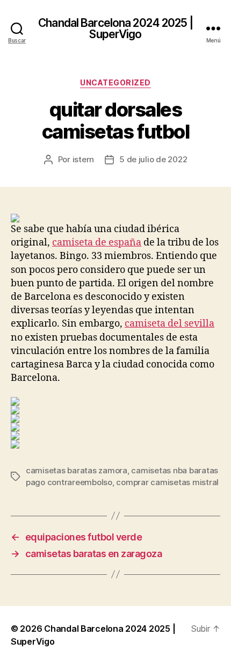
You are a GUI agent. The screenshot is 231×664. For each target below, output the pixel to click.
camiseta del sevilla (169, 323)
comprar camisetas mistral (167, 482)
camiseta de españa (96, 242)
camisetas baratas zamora (76, 470)
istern (83, 159)
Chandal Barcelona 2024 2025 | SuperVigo (115, 28)
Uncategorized (115, 82)
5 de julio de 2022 (153, 159)
